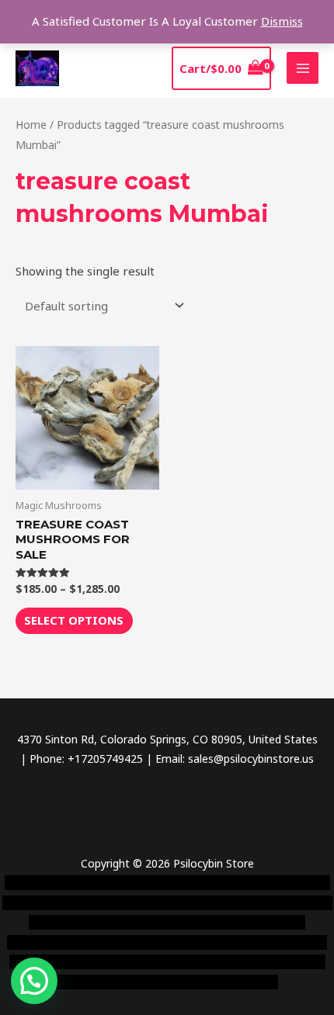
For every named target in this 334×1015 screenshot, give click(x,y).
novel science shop (52, 882)
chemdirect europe (154, 882)
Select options (74, 620)
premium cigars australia (126, 961)
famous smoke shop (257, 882)
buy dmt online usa (153, 922)
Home (31, 124)
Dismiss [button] (282, 21)
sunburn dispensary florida (121, 942)
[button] (34, 981)
